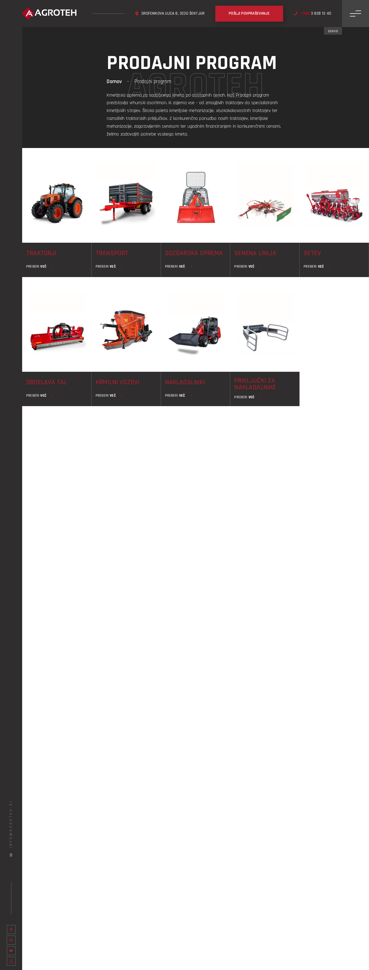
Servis (333, 31)
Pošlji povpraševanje (249, 13)
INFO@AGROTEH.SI (11, 824)
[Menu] (355, 13)
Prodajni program (152, 81)
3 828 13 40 (316, 13)
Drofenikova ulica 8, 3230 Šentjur (173, 13)
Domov (114, 81)
